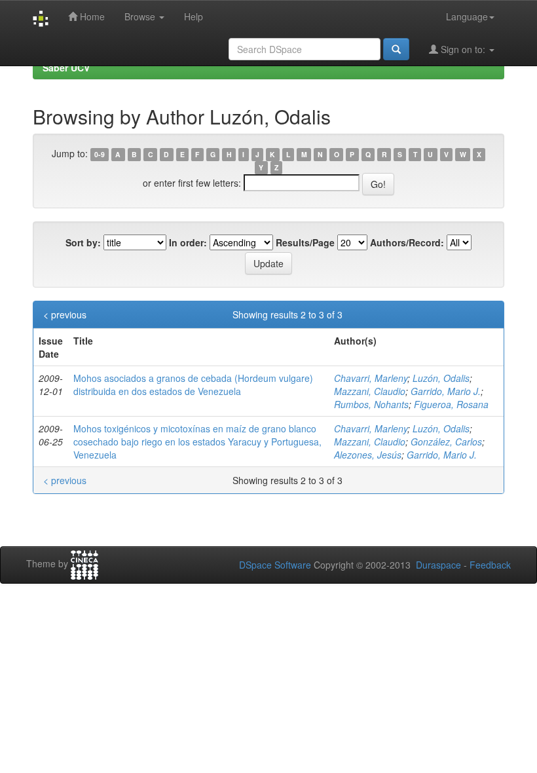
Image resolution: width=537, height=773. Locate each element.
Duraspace (438, 564)
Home (91, 16)
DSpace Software (275, 564)
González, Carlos (446, 441)
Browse (141, 16)
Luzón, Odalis (441, 378)
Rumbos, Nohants (371, 404)
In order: (188, 242)
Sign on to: (463, 49)
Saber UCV (66, 67)
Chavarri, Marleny (370, 378)
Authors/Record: (407, 242)
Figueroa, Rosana (451, 404)
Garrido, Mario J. (446, 391)
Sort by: (83, 242)
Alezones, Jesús (367, 454)
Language (467, 16)
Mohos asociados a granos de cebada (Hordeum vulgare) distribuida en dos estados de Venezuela (193, 384)
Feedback (490, 564)
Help (193, 16)
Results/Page (305, 242)
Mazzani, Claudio (369, 391)
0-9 (99, 154)
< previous (64, 314)
